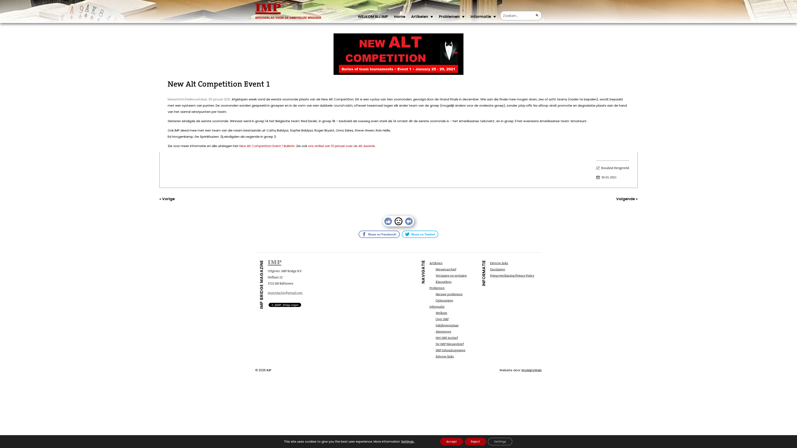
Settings (407, 441)
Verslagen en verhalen (451, 276)
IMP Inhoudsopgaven (450, 350)
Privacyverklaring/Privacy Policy (512, 276)
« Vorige (167, 198)
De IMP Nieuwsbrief (450, 344)
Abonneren (443, 332)
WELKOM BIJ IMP (373, 16)
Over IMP (442, 319)
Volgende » (627, 198)
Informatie (481, 16)
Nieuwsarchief (446, 269)
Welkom (441, 313)
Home (399, 16)
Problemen (449, 16)
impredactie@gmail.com (285, 293)
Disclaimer (497, 269)
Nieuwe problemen (449, 294)
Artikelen (419, 16)
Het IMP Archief (447, 338)
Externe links (445, 356)
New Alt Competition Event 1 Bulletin (267, 146)
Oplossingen (444, 300)
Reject (475, 441)
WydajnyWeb (531, 370)
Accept (451, 441)
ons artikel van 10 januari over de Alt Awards (341, 146)
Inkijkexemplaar (447, 325)
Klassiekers (444, 282)
